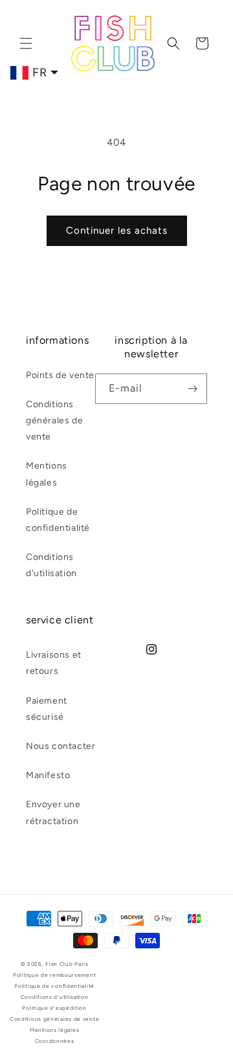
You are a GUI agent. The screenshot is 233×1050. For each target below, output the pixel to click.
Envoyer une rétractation (53, 812)
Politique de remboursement (54, 975)
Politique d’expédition (54, 1008)
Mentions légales (46, 473)
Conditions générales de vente (54, 420)
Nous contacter (60, 746)
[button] (26, 43)
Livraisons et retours (54, 662)
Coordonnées (54, 1041)
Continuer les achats (117, 230)
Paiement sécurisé (46, 708)
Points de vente (60, 375)
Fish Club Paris (67, 964)
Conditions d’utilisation (55, 997)
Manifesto (48, 775)
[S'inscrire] (192, 389)
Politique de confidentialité (58, 519)
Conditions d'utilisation (51, 565)
